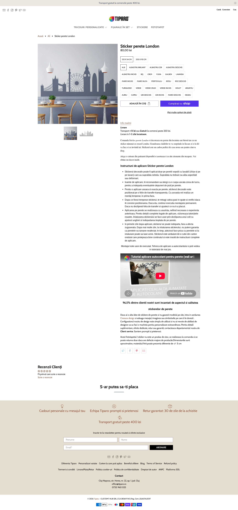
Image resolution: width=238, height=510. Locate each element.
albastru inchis (129, 74)
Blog (142, 463)
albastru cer (156, 67)
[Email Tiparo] (5, 11)
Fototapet (157, 27)
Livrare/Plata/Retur (85, 469)
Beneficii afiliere (131, 463)
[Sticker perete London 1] (78, 84)
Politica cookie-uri (104, 469)
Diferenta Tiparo (69, 463)
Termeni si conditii (66, 469)
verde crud (150, 88)
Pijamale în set (120, 27)
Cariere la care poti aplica (110, 463)
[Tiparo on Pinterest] (17, 11)
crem (150, 74)
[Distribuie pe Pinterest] (136, 350)
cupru (134, 95)
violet (178, 88)
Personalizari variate (88, 463)
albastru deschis (174, 67)
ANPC (161, 469)
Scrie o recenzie (45, 377)
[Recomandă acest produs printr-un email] (143, 350)
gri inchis (159, 95)
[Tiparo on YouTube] (25, 11)
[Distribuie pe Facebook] (129, 350)
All (49, 36)
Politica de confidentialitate (126, 469)
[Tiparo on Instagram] (13, 11)
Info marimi (125, 123)
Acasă (40, 36)
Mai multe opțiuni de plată (179, 112)
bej (142, 74)
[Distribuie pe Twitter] (123, 350)
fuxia (158, 74)
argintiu (189, 88)
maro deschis (174, 95)
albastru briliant (137, 67)
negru (188, 95)
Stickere (142, 27)
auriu (124, 95)
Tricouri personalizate (89, 27)
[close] (235, 3)
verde (138, 88)
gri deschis (146, 95)
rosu (168, 81)
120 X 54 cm (127, 59)
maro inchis (127, 81)
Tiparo (96, 499)
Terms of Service (154, 463)
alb (123, 67)
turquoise (127, 88)
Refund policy (170, 463)
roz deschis (180, 81)
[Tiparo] (119, 19)
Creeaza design (127, 318)
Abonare (161, 447)
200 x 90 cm (141, 59)
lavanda (180, 74)
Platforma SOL (173, 469)
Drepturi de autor (149, 469)
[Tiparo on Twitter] (21, 11)
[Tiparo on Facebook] (9, 11)
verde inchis (165, 88)
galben (168, 74)
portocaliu (156, 81)
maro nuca (142, 81)
